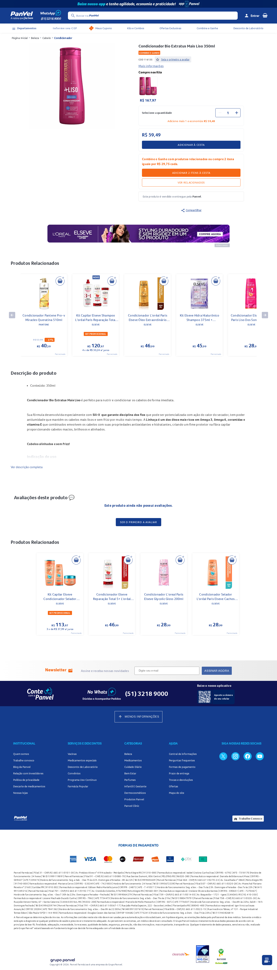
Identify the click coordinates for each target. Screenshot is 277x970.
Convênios (74, 773)
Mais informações (151, 66)
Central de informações (183, 754)
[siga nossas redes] (223, 756)
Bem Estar (130, 773)
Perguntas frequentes (182, 760)
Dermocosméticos (135, 793)
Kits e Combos (135, 28)
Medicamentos (133, 760)
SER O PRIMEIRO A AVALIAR (138, 522)
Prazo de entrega (179, 773)
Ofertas (173, 786)
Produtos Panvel (134, 799)
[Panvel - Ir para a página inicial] (22, 16)
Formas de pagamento (182, 767)
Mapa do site (176, 793)
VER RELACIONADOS (191, 182)
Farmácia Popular (78, 786)
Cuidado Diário (133, 767)
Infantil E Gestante (135, 786)
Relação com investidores (28, 773)
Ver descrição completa (27, 467)
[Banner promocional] (138, 4)
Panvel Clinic (131, 806)
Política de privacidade (26, 780)
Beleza (35, 38)
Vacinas (72, 754)
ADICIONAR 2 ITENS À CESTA (191, 173)
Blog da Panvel (21, 767)
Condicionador (63, 38)
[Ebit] (202, 954)
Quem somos (21, 754)
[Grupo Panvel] (62, 959)
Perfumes (130, 780)
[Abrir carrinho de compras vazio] (265, 15)
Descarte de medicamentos (29, 786)
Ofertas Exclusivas (170, 28)
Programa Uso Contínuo (82, 780)
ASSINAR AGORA (216, 670)
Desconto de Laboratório (248, 28)
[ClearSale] (181, 954)
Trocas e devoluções (181, 780)
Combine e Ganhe (207, 28)
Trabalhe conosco (23, 760)
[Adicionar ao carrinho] (60, 281)
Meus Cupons (103, 28)
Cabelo (46, 38)
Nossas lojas (20, 793)
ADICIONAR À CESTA (191, 145)
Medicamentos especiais (82, 760)
